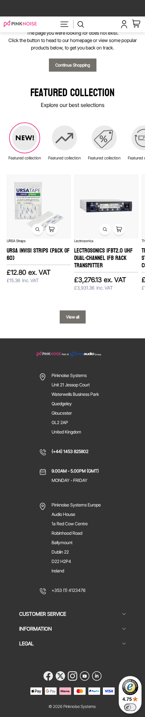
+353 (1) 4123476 (68, 590)
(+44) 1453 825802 (70, 451)
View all (72, 316)
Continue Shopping (72, 65)
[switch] (130, 707)
